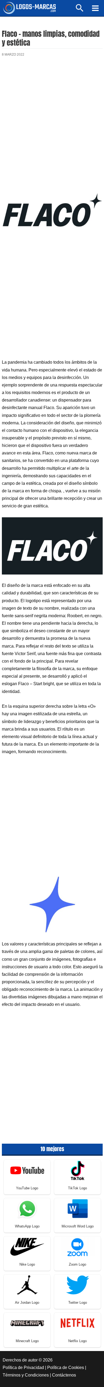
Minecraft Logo (27, 1341)
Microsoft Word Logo (78, 1226)
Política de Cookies (65, 1367)
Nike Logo (27, 1264)
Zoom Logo (77, 1264)
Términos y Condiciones (26, 1375)
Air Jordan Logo (27, 1303)
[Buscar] (80, 10)
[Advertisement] (52, 120)
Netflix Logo (77, 1341)
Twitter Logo (77, 1303)
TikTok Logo (77, 1188)
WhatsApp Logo (27, 1226)
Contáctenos (64, 1375)
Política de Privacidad (23, 1367)
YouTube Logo (27, 1188)
